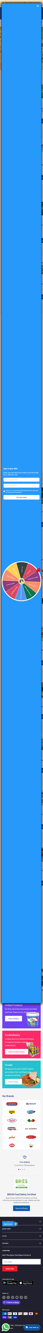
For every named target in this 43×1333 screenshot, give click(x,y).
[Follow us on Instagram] (12, 1297)
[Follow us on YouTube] (17, 1297)
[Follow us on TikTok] (21, 1297)
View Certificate (21, 1208)
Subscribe (10, 1268)
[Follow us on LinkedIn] (25, 1297)
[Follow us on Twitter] (8, 1297)
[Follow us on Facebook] (4, 1297)
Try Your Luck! (21, 497)
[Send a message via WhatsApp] (5, 1327)
